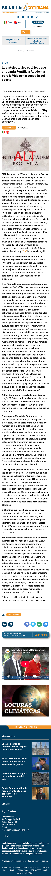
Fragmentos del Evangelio (13, 40)
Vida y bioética (30, 51)
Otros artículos (26, 727)
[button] (25, 32)
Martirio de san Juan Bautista (37, 39)
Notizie (10, 22)
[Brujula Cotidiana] (25, 8)
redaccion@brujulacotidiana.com (15, 829)
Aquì (25, 251)
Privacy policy (7, 860)
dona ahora (38, 22)
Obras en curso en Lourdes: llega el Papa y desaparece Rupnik (14, 746)
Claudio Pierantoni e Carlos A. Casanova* (24, 91)
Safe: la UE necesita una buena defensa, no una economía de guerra (14, 761)
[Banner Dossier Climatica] (25, 701)
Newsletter (37, 26)
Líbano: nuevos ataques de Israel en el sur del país (14, 776)
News (19, 22)
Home (20, 51)
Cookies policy (20, 860)
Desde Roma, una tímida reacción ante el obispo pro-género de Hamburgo (14, 792)
